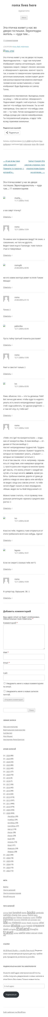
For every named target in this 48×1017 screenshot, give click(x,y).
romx (17, 226)
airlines (5, 913)
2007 (8, 855)
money (23, 923)
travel (41, 144)
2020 (8, 774)
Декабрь (11, 816)
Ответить (7, 217)
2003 (8, 867)
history (19, 917)
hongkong (26, 917)
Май (9, 839)
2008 (8, 813)
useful (22, 932)
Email (6, 662)
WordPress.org (9, 896)
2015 (8, 790)
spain (6, 929)
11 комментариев (10, 40)
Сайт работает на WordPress (14, 1012)
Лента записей (9, 890)
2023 (8, 765)
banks (24, 912)
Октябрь (11, 823)
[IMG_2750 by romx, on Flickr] (8, 51)
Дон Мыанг (8, 736)
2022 (8, 768)
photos (15, 925)
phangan (6, 926)
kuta (33, 144)
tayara (17, 550)
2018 (8, 781)
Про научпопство (10, 726)
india (39, 917)
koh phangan (32, 920)
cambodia (40, 912)
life (37, 144)
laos (39, 920)
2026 (8, 755)
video (28, 933)
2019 (8, 778)
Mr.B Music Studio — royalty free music (18, 950)
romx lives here (24, 5)
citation (24, 915)
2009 (8, 810)
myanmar (35, 923)
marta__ (18, 198)
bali (21, 144)
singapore (38, 925)
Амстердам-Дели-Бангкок (13, 739)
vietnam (34, 933)
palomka (19, 326)
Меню (24, 18)
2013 (8, 797)
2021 (8, 771)
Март (10, 845)
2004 (8, 864)
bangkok (17, 912)
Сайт (5, 673)
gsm (14, 918)
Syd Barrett (7, 733)
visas (40, 933)
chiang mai (16, 915)
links (9, 923)
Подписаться (11, 994)
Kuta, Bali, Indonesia (21, 47)
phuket (23, 926)
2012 (8, 800)
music (29, 922)
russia (29, 925)
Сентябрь (12, 826)
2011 (8, 803)
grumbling (8, 917)
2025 (8, 758)
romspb (18, 265)
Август (10, 829)
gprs (35, 915)
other (41, 922)
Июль (10, 832)
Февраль (11, 848)
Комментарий (10, 623)
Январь (11, 851)
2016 (8, 787)
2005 (8, 861)
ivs (16, 383)
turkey (16, 933)
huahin (33, 918)
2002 (8, 871)
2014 (8, 794)
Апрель (11, 842)
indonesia (27, 144)
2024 (8, 762)
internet (24, 920)
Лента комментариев (12, 893)
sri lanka (12, 929)
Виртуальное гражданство (14, 730)
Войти (5, 887)
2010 (8, 806)
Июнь (10, 835)
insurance (17, 920)
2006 (8, 858)
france (30, 915)
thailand (22, 928)
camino (7, 914)
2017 (8, 784)
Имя (6, 652)
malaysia (16, 922)
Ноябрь (11, 819)
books (31, 912)
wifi (4, 935)
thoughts (34, 929)
